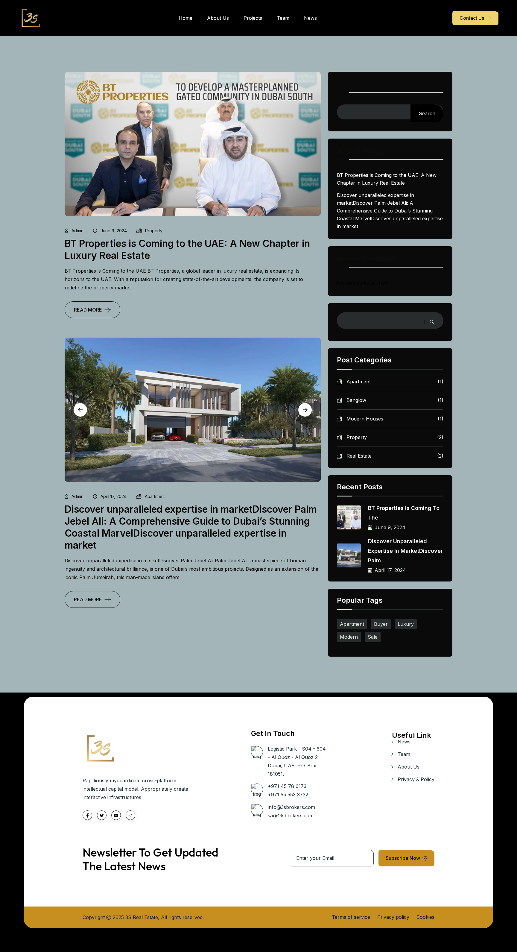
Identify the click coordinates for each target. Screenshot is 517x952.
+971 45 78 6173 (287, 786)
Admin (77, 230)
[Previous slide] (80, 410)
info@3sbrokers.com (291, 807)
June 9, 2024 (114, 230)
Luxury (406, 624)
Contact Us (472, 18)
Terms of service (351, 917)
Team (283, 18)
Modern (349, 637)
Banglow (394, 400)
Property (153, 230)
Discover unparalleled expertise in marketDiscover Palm (405, 551)
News (310, 18)
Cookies (425, 917)
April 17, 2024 (114, 496)
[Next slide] (305, 410)
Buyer (381, 624)
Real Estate (394, 456)
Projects (253, 18)
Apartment (155, 496)
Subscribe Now (403, 858)
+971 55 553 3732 (288, 795)
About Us (218, 18)
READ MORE (88, 310)
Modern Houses (394, 419)
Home (185, 18)
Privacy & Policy (416, 779)
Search (349, 84)
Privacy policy (393, 917)
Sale (373, 637)
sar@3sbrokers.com (291, 816)
